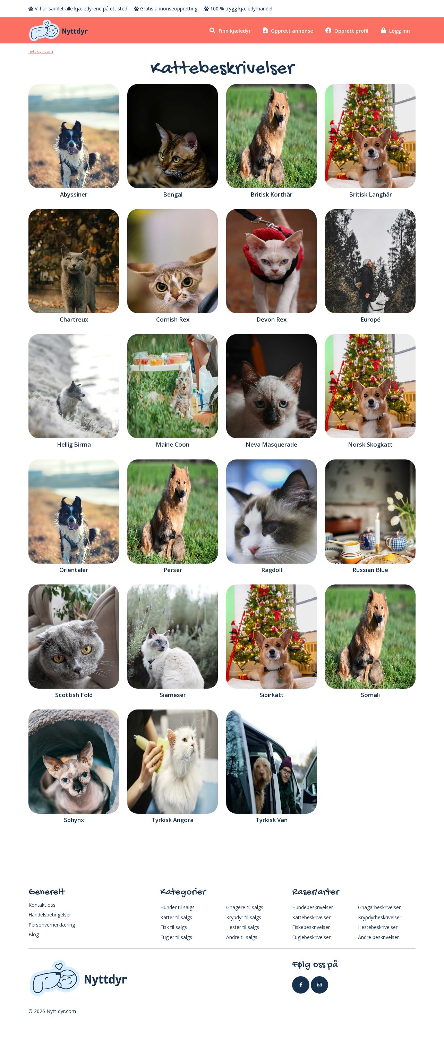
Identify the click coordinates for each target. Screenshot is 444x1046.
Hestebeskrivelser (378, 927)
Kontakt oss (42, 905)
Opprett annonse (291, 30)
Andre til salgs (241, 937)
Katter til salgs (176, 917)
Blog (33, 934)
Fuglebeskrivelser (311, 937)
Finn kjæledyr (234, 30)
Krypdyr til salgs (243, 917)
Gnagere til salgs (244, 907)
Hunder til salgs (177, 907)
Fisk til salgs (173, 927)
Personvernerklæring (51, 924)
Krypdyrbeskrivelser (379, 917)
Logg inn (399, 30)
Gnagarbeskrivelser (379, 907)
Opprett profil (350, 30)
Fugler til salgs (176, 937)
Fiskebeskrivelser (311, 927)
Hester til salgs (242, 927)
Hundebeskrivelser (312, 907)
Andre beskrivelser (378, 937)
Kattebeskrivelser (311, 917)
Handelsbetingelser (49, 914)
